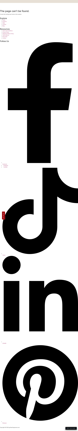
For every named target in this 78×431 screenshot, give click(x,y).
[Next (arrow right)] (76, 215)
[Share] (74, 1)
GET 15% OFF (3, 215)
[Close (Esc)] (76, 1)
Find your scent (71, 428)
